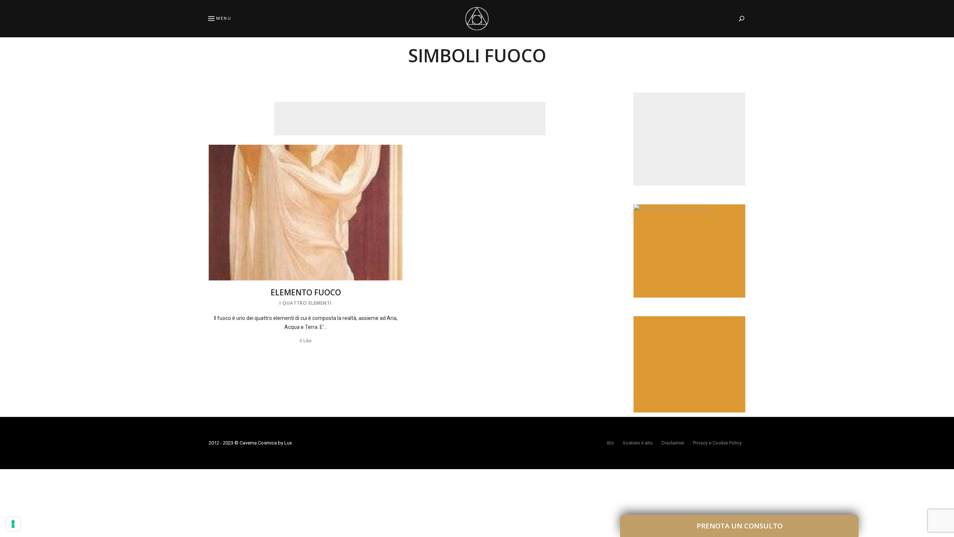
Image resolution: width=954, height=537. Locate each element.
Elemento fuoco (306, 292)
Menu (223, 18)
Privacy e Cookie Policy (717, 443)
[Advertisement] (410, 118)
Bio (610, 443)
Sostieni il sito (638, 443)
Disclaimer (672, 443)
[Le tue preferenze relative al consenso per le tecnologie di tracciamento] (13, 524)
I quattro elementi (305, 303)
